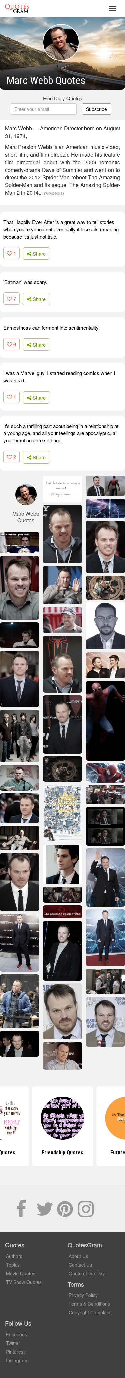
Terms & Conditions (89, 1303)
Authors (14, 1256)
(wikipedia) (54, 193)
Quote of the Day (87, 1273)
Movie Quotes (20, 1273)
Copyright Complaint (90, 1312)
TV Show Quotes (24, 1282)
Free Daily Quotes (62, 98)
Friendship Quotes (62, 1152)
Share (38, 253)
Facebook (16, 1334)
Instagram (16, 1360)
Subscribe (96, 109)
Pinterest (15, 1351)
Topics (13, 1264)
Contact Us (80, 1264)
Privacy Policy (83, 1295)
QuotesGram (17, 8)
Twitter (13, 1343)
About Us (78, 1256)
